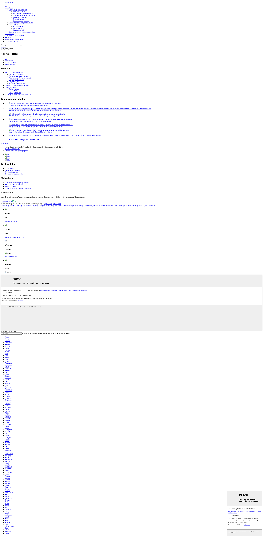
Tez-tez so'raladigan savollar (14, 39)
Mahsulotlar (9, 8)
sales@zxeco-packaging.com (16, 151)
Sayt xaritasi (48, 204)
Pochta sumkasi (18, 26)
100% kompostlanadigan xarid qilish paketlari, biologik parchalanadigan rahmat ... (35, 110)
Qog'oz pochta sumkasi (20, 17)
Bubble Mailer (17, 28)
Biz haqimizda (9, 34)
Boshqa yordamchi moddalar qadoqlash (22, 32)
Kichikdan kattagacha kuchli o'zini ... (25, 139)
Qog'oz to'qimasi (18, 19)
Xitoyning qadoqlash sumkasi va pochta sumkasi (47, 205)
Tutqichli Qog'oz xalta (71, 205)
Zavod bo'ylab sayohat (16, 36)
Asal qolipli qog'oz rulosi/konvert (24, 15)
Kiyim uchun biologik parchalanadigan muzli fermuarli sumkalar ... (30, 121)
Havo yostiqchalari (19, 30)
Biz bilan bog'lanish (11, 41)
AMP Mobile (57, 204)
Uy (6, 6)
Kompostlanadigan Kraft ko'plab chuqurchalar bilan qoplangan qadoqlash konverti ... (36, 126)
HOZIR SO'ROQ (6, 202)
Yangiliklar (8, 37)
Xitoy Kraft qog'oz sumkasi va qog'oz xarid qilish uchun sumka (135, 205)
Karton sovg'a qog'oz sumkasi (23, 13)
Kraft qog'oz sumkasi (20, 11)
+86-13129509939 (12, 149)
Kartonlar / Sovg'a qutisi (21, 21)
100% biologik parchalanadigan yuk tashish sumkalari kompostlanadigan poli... (34, 116)
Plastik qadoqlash (14, 24)
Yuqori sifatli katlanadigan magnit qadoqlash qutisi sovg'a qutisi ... (30, 132)
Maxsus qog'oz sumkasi (8, 205)
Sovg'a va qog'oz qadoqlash (18, 10)
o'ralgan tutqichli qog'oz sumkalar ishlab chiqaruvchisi (96, 205)
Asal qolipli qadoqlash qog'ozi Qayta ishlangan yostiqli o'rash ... (30, 105)
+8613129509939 (11, 256)
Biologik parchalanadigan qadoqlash (21, 23)
